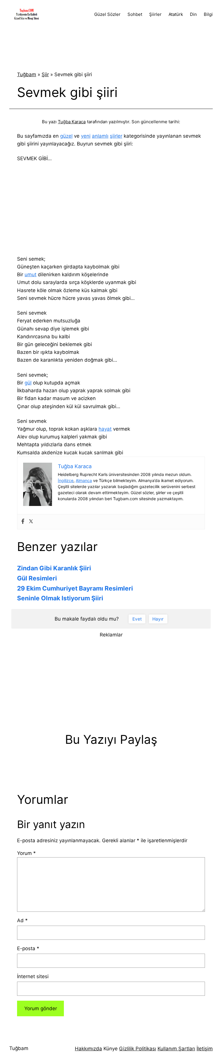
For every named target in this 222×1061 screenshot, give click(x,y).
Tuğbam (26, 74)
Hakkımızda (88, 1048)
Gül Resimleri (37, 578)
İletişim (205, 1048)
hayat (105, 429)
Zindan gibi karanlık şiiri (54, 568)
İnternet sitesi (33, 976)
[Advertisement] (111, 44)
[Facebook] (22, 522)
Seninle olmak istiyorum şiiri (60, 598)
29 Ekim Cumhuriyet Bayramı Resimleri (75, 588)
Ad (22, 920)
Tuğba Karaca (72, 121)
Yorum (26, 853)
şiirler (116, 136)
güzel (66, 136)
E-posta (28, 948)
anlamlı (100, 136)
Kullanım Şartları (176, 1048)
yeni (85, 136)
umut (30, 274)
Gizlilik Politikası (137, 1048)
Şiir (45, 74)
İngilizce (65, 480)
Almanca (84, 480)
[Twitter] (31, 522)
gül (28, 383)
